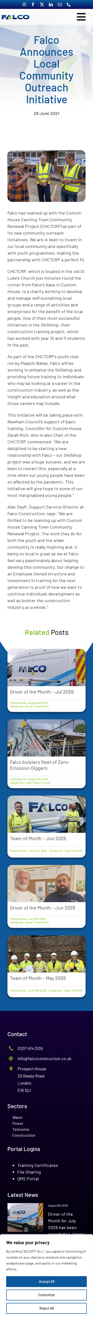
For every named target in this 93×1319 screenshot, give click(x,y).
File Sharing (29, 1172)
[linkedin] (51, 4)
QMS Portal (28, 1178)
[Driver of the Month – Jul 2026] (25, 1217)
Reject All (46, 1308)
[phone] (69, 4)
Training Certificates (37, 1165)
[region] (46, 1276)
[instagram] (24, 4)
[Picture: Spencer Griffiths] (46, 152)
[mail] (60, 4)
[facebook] (33, 4)
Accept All (46, 1281)
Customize (46, 1295)
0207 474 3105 (30, 1048)
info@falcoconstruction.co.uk (44, 1058)
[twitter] (42, 4)
